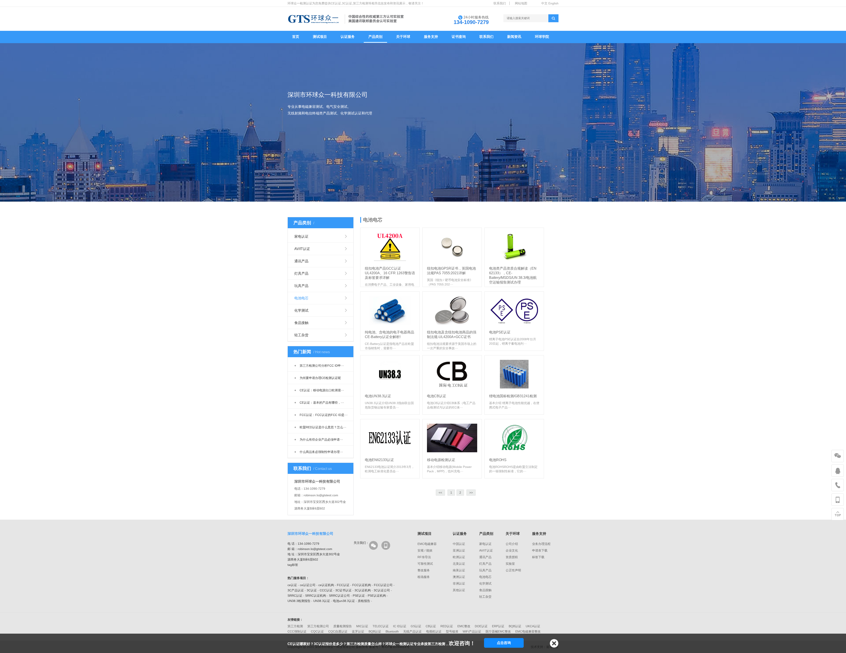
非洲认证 (459, 583)
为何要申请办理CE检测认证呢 (317, 378)
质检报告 (364, 601)
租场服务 (423, 577)
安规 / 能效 (424, 550)
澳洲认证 (459, 577)
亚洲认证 (459, 550)
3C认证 (312, 590)
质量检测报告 (342, 626)
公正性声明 (513, 570)
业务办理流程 (541, 544)
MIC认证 (362, 626)
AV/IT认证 (302, 249)
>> (471, 492)
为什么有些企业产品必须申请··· (318, 439)
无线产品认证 (412, 631)
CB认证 (431, 626)
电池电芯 (301, 298)
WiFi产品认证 (472, 631)
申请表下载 (539, 550)
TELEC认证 (381, 626)
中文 (544, 3)
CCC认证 (326, 590)
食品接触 (301, 323)
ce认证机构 (326, 585)
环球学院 (542, 37)
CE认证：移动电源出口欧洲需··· (319, 390)
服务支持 (431, 37)
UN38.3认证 (321, 601)
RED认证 (446, 626)
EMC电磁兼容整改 (528, 631)
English (553, 3)
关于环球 (403, 37)
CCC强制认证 (297, 631)
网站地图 (521, 3)
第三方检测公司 (318, 626)
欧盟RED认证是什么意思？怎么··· (320, 427)
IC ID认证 (399, 626)
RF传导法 (424, 557)
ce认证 (292, 585)
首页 (295, 37)
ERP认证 (498, 626)
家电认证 (301, 236)
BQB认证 (515, 626)
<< (440, 492)
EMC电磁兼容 (427, 544)
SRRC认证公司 (339, 595)
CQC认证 (317, 631)
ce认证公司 (307, 585)
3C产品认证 (296, 590)
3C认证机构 (362, 590)
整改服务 (423, 570)
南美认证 (459, 570)
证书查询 (459, 37)
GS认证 (416, 626)
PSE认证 (359, 595)
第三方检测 (295, 626)
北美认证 (459, 563)
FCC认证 (343, 585)
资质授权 (512, 557)
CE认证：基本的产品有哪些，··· (319, 402)
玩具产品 (301, 286)
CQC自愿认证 (337, 631)
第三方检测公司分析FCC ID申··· (319, 365)
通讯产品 (301, 261)
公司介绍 (512, 544)
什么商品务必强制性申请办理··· (318, 452)
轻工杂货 (301, 335)
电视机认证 (434, 631)
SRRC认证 (295, 595)
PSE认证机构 (377, 595)
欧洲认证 (459, 557)
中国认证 (459, 544)
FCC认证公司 (383, 585)
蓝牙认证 (358, 631)
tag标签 (293, 565)
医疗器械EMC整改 (498, 631)
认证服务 (348, 37)
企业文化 (512, 550)
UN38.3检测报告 (299, 601)
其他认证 (459, 590)
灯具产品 (301, 273)
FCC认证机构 (361, 585)
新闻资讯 (514, 37)
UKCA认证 (533, 626)
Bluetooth (392, 631)
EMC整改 (463, 626)
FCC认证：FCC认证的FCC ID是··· (321, 415)
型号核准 (452, 631)
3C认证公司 (382, 590)
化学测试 (301, 310)
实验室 (510, 563)
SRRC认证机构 (315, 595)
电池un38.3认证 (344, 601)
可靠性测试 (425, 563)
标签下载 (538, 557)
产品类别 (375, 37)
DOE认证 (481, 626)
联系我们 (500, 3)
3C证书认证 (343, 590)
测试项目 (320, 37)
